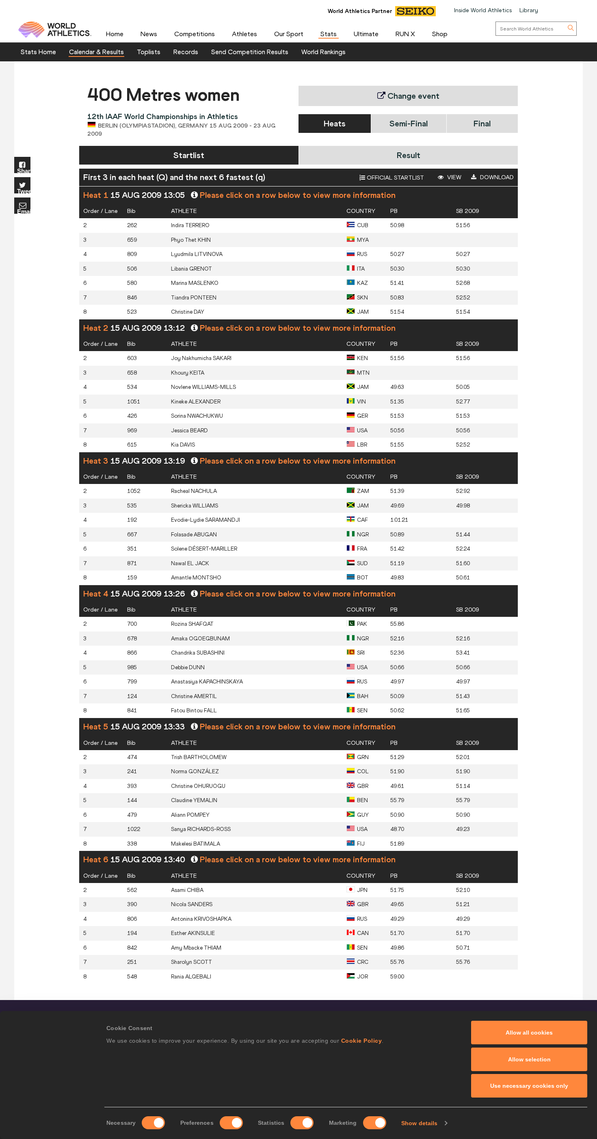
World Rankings (323, 52)
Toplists (148, 52)
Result (408, 155)
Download (496, 177)
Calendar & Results (96, 52)
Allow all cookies (529, 1032)
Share (23, 170)
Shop (440, 34)
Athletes (244, 34)
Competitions (194, 34)
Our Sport (288, 34)
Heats (335, 123)
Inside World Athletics (483, 10)
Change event (412, 96)
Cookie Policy (361, 1040)
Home (114, 34)
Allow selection (529, 1059)
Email (23, 211)
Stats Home (38, 52)
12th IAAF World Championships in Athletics (162, 116)
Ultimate (366, 34)
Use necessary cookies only (529, 1086)
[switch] (231, 1122)
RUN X (405, 34)
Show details (419, 1123)
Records (185, 52)
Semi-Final (408, 123)
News (149, 34)
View (453, 177)
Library (528, 10)
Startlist (188, 155)
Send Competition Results (249, 52)
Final (482, 123)
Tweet (23, 190)
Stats (328, 34)
